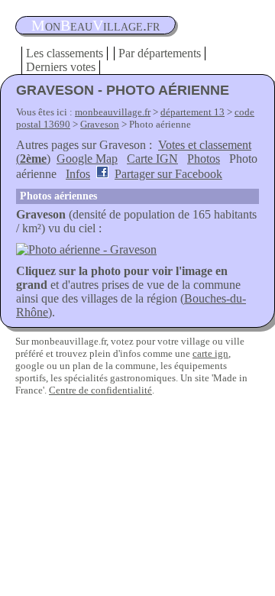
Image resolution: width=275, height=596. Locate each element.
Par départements (159, 53)
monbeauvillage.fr (112, 112)
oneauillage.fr (95, 25)
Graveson (99, 124)
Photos (203, 158)
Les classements (64, 53)
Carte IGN (152, 158)
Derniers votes (60, 66)
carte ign (210, 353)
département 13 (192, 112)
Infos (78, 173)
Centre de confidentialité (100, 390)
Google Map (87, 158)
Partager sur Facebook (168, 173)
